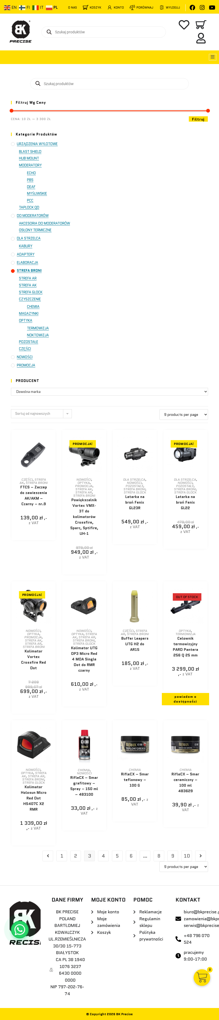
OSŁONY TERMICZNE (35, 230)
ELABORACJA (27, 262)
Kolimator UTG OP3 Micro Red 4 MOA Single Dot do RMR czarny (84, 659)
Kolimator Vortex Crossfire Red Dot (33, 659)
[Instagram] (202, 7)
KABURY (25, 246)
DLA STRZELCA (29, 238)
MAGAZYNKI (28, 313)
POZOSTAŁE (28, 341)
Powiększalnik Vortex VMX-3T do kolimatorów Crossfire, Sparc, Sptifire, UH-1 (84, 516)
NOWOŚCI (25, 357)
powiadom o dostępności (185, 699)
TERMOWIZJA (38, 328)
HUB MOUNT (29, 158)
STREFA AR (28, 278)
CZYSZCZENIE (30, 299)
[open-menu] (212, 57)
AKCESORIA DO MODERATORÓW (44, 223)
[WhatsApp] (20, 929)
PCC (30, 200)
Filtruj (198, 119)
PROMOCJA (26, 365)
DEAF (31, 186)
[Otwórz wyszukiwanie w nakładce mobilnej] (103, 32)
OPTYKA (25, 320)
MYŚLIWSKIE (37, 193)
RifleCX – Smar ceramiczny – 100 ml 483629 (185, 782)
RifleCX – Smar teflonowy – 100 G (135, 779)
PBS (30, 179)
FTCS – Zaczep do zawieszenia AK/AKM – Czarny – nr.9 (33, 495)
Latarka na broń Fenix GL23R (134, 502)
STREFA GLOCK (30, 292)
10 (187, 855)
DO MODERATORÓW (33, 215)
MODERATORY (30, 165)
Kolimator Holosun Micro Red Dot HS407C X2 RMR (33, 798)
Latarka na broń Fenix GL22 (185, 502)
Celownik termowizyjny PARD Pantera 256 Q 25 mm (185, 647)
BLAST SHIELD (30, 151)
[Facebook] (192, 7)
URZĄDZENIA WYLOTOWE (37, 143)
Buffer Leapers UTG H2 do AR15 (134, 644)
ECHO (31, 173)
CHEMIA (33, 306)
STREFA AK (28, 285)
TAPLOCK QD (29, 207)
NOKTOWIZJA (38, 335)
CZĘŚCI (25, 348)
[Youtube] (212, 7)
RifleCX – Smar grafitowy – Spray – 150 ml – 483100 (84, 786)
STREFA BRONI (29, 270)
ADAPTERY (25, 254)
